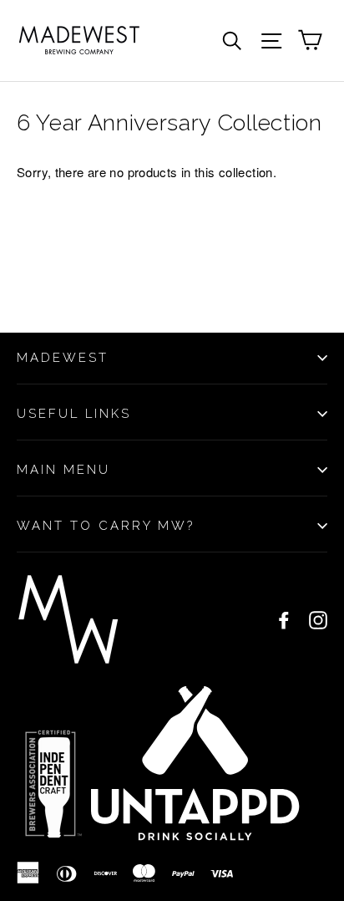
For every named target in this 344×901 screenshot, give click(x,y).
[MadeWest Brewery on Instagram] (318, 619)
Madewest (63, 357)
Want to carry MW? (106, 525)
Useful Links (74, 413)
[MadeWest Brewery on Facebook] (284, 619)
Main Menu (63, 469)
